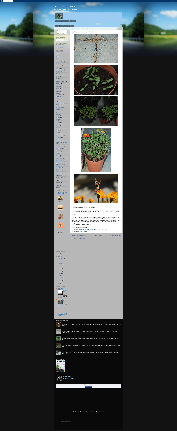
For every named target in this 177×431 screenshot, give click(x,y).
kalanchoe (58, 134)
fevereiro (61, 279)
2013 (59, 253)
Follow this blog (88, 386)
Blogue (58, 26)
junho (60, 271)
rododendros (59, 170)
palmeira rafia (59, 151)
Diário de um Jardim (65, 6)
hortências (58, 124)
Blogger (101, 411)
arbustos (58, 68)
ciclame (58, 86)
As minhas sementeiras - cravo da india (82, 32)
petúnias (58, 155)
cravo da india (79, 231)
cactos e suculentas (60, 81)
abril (60, 275)
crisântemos (59, 96)
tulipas (57, 178)
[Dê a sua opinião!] (102, 229)
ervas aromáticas (60, 107)
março (60, 277)
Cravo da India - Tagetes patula (69, 343)
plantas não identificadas (61, 161)
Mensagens (60, 30)
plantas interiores (60, 160)
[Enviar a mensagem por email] (101, 229)
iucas (57, 129)
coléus (57, 91)
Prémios (64, 26)
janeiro (60, 280)
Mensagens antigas (115, 235)
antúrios (58, 66)
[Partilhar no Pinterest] (106, 229)
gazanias (58, 114)
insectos (58, 127)
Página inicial (98, 235)
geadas (58, 115)
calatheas (58, 83)
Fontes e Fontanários (63, 299)
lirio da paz (58, 137)
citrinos (57, 88)
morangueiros (59, 145)
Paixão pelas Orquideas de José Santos (66, 20)
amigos (58, 60)
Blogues (58, 74)
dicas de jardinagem (60, 103)
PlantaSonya (61, 231)
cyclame (58, 98)
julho (60, 269)
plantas (58, 156)
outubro (61, 261)
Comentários (61, 33)
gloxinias (58, 122)
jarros (57, 132)
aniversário (58, 65)
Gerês (64, 300)
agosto (60, 268)
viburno (58, 183)
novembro (61, 260)
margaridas (58, 140)
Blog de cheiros (61, 222)
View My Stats (59, 47)
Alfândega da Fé (65, 291)
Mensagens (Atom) (81, 238)
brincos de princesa (60, 79)
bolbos (57, 76)
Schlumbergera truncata (61, 173)
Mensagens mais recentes (79, 235)
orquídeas (58, 150)
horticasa (60, 212)
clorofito (58, 89)
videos (57, 185)
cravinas (58, 93)
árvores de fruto (59, 71)
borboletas (58, 78)
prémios (58, 169)
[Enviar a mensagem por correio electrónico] (99, 229)
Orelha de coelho (60, 148)
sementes (85, 231)
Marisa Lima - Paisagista (61, 142)
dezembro (61, 258)
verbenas (58, 182)
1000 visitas (59, 55)
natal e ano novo (60, 146)
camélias (58, 84)
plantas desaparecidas (61, 158)
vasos (57, 180)
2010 (59, 283)
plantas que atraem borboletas (60, 165)
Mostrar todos (66, 233)
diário (57, 101)
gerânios (58, 117)
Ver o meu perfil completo (68, 378)
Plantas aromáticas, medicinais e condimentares (62, 193)
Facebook (70, 26)
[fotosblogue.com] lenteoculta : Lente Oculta (62, 314)
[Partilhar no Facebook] (105, 229)
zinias (57, 187)
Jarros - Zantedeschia (67, 322)
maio (60, 273)
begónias (58, 73)
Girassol (58, 119)
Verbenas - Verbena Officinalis (68, 350)
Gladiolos (58, 120)
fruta (57, 112)
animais (58, 63)
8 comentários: (93, 229)
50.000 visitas (59, 56)
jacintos (58, 130)
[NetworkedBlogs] (88, 384)
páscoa (58, 153)
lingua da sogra (59, 135)
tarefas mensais (59, 177)
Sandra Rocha (67, 376)
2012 (59, 254)
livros (57, 139)
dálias (57, 99)
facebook (58, 109)
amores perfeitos (60, 61)
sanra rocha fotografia (60, 309)
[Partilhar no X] (104, 229)
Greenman (60, 203)
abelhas (58, 58)
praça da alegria (59, 167)
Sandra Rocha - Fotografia (61, 289)
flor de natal (59, 110)
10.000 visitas (59, 53)
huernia (58, 125)
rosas (57, 172)
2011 (59, 256)
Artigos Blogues (59, 69)
